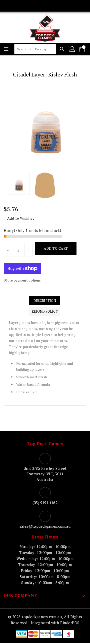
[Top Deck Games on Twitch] (64, 6)
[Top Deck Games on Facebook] (26, 6)
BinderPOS (70, 622)
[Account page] (73, 49)
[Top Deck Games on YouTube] (54, 6)
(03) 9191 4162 (44, 502)
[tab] (44, 300)
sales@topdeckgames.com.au (45, 526)
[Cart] (83, 49)
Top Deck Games (45, 443)
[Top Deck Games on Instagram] (45, 6)
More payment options (22, 280)
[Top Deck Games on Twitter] (35, 6)
